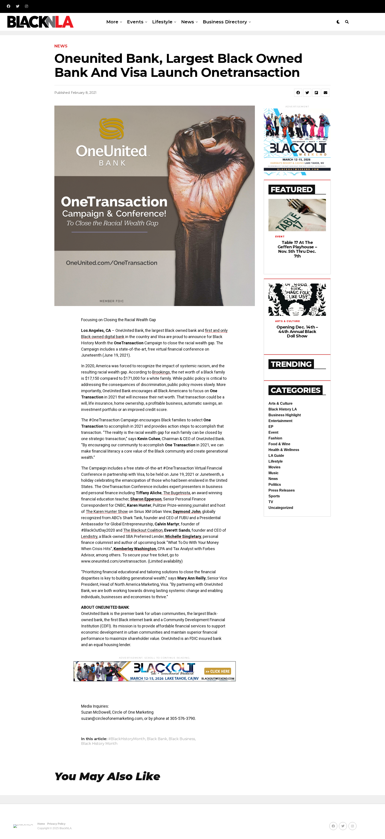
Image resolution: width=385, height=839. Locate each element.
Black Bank (157, 739)
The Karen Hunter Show (107, 511)
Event (273, 432)
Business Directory (225, 21)
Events (135, 21)
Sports (274, 496)
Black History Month (99, 743)
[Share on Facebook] (298, 93)
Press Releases (281, 490)
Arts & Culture (280, 403)
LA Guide (276, 455)
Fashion (275, 438)
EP (270, 427)
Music (273, 473)
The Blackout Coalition (143, 530)
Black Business (182, 739)
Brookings (161, 372)
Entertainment (280, 421)
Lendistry (89, 536)
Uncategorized (280, 508)
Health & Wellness (283, 450)
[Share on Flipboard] (316, 93)
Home (41, 823)
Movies (274, 467)
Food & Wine (279, 444)
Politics (274, 484)
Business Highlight (284, 415)
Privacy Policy (56, 823)
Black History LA (282, 409)
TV (270, 502)
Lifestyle (162, 21)
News (187, 21)
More (112, 21)
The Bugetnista (176, 492)
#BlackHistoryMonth (126, 739)
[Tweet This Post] (307, 93)
